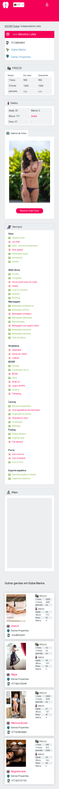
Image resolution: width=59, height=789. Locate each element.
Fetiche (15, 261)
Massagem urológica (21, 314)
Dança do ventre (19, 354)
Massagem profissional (23, 306)
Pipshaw (16, 294)
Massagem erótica (20, 310)
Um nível (16, 242)
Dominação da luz (20, 370)
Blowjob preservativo (21, 406)
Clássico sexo (18, 238)
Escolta (15, 274)
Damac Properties (20, 56)
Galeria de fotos (18, 133)
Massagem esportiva (21, 329)
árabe (34, 116)
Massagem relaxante (21, 333)
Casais (15, 286)
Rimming (16, 298)
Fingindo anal (18, 438)
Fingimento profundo (21, 414)
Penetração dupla (20, 253)
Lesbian (15, 358)
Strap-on (16, 382)
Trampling (16, 393)
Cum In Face (17, 462)
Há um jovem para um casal (24, 282)
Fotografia (16, 278)
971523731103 (19, 780)
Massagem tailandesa (22, 317)
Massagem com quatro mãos (25, 325)
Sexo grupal (17, 249)
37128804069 (18, 42)
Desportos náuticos (21, 478)
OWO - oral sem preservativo (25, 246)
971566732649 (19, 683)
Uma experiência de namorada (26, 410)
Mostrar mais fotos (29, 210)
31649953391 (18, 635)
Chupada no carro (20, 418)
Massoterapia (18, 321)
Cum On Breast (18, 458)
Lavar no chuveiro (20, 290)
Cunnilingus (17, 422)
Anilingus (16, 426)
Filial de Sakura (19, 337)
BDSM (15, 374)
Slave (14, 378)
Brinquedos (17, 257)
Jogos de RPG (18, 385)
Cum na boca (18, 454)
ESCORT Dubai (12, 26)
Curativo (15, 389)
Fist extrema (17, 442)
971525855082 (19, 732)
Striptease (16, 350)
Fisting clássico (19, 434)
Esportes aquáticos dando (24, 474)
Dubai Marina (18, 49)
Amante (15, 366)
